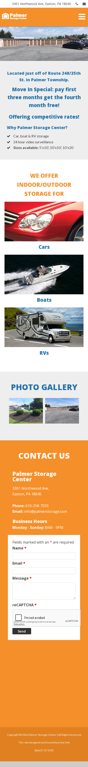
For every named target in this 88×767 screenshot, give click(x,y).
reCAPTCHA (24, 604)
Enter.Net (64, 742)
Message (22, 578)
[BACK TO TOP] (44, 750)
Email (18, 563)
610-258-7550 (37, 505)
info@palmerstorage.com (45, 511)
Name (19, 548)
